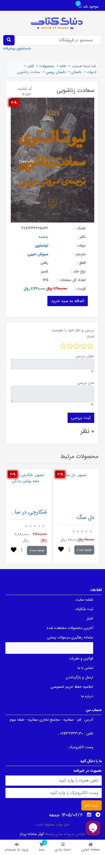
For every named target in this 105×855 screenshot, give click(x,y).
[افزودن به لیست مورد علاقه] (13, 550)
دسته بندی (63, 849)
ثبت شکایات (84, 609)
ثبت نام (91, 805)
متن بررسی (85, 383)
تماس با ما (85, 668)
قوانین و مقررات (81, 658)
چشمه (43, 237)
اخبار (89, 618)
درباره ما (87, 696)
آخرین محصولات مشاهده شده (70, 628)
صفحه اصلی (90, 849)
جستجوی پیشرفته (17, 48)
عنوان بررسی (84, 356)
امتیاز (90, 336)
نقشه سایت (84, 600)
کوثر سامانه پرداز (32, 834)
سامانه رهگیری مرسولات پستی (70, 637)
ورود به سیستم (16, 849)
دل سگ (85, 517)
